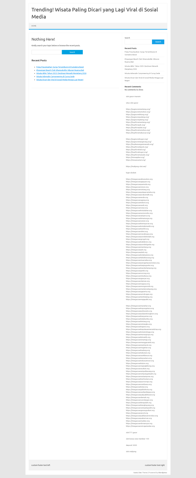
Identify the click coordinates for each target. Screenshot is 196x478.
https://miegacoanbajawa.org (138, 327)
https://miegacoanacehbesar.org (139, 355)
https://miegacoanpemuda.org (138, 184)
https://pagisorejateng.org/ (137, 120)
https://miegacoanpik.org (136, 250)
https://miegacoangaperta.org (138, 291)
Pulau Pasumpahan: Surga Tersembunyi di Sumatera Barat (60, 67)
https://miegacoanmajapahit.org (139, 299)
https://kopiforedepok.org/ (137, 147)
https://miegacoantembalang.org (139, 297)
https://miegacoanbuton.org (137, 363)
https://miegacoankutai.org (137, 387)
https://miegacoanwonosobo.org (139, 213)
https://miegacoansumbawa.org (139, 384)
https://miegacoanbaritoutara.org (139, 379)
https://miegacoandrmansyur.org (139, 423)
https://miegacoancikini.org (137, 231)
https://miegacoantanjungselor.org (140, 265)
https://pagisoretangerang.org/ (138, 142)
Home (33, 26)
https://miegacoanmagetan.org (138, 347)
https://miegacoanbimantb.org (138, 337)
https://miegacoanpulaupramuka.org (140, 192)
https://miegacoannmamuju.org (138, 340)
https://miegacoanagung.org (137, 200)
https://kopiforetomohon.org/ (138, 130)
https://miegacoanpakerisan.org (139, 418)
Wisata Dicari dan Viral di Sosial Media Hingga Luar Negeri (59, 80)
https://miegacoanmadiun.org (138, 421)
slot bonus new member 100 (137, 439)
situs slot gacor (132, 103)
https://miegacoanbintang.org (138, 321)
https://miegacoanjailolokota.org (139, 389)
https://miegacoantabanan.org (138, 353)
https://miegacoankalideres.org (138, 242)
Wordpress (162, 472)
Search (127, 38)
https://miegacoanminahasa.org (138, 276)
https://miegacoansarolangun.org (139, 400)
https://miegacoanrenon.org (137, 187)
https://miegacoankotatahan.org (139, 210)
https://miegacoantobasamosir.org (140, 361)
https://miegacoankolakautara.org (139, 255)
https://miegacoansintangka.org (139, 324)
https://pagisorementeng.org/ (138, 109)
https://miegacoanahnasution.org (139, 179)
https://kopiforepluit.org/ (136, 127)
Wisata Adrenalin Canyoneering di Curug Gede (55, 76)
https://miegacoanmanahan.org (138, 306)
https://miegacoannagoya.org (138, 284)
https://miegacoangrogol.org (137, 239)
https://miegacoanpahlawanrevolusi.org (142, 416)
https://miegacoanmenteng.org (138, 247)
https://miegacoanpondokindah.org (140, 237)
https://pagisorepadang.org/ (137, 117)
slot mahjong (131, 451)
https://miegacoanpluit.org (136, 252)
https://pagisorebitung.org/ (137, 114)
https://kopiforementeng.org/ (138, 122)
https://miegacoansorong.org (138, 273)
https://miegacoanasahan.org (137, 368)
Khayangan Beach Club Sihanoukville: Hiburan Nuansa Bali (60, 70)
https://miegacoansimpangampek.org (141, 374)
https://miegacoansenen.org (137, 221)
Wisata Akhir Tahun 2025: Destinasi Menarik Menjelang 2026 (61, 73)
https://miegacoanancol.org (137, 413)
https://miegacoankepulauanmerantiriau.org (143, 329)
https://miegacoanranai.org (137, 208)
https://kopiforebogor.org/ (137, 152)
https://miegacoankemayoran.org (139, 223)
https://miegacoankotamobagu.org (140, 332)
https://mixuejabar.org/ (135, 157)
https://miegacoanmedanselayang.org (141, 289)
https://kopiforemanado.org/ (137, 155)
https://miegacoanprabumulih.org (139, 195)
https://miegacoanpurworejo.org (139, 382)
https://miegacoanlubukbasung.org (140, 257)
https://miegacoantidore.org (137, 202)
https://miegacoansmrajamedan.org (140, 426)
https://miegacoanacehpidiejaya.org (140, 392)
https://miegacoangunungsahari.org (140, 410)
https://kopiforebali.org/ (136, 149)
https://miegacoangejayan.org (138, 182)
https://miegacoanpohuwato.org (139, 311)
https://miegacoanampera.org (138, 216)
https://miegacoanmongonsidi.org (139, 286)
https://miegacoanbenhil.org (137, 229)
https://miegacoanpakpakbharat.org (140, 395)
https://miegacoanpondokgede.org (140, 244)
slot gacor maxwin (133, 96)
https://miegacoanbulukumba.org (139, 319)
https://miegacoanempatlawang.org (140, 371)
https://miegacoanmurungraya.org (139, 334)
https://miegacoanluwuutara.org (139, 358)
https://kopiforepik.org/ (135, 125)
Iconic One (138, 472)
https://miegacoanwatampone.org (139, 376)
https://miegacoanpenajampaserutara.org (142, 263)
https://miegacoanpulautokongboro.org (142, 314)
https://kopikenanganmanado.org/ (139, 144)
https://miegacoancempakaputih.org (140, 408)
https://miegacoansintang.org (138, 189)
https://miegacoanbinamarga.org (139, 218)
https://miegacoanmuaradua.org (139, 260)
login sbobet (131, 173)
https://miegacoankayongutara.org (140, 308)
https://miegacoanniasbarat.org (138, 345)
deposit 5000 (131, 445)
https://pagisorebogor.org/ (137, 139)
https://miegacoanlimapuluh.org (138, 402)
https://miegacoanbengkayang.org (140, 405)
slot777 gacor (131, 432)
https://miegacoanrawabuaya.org (139, 234)
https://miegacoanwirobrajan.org (139, 294)
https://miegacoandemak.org (137, 397)
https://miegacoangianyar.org (138, 278)
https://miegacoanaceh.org (137, 205)
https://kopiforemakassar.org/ (138, 133)
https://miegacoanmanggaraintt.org (140, 342)
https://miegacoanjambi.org (137, 271)
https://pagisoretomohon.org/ (138, 112)
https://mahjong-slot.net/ (136, 166)
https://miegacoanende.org (137, 197)
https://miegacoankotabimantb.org (140, 226)
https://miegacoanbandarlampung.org (141, 268)
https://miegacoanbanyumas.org (139, 316)
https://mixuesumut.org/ (136, 160)
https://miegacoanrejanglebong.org (140, 366)
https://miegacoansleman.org (138, 281)
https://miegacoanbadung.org (138, 350)
